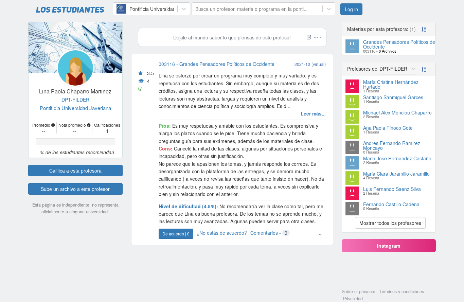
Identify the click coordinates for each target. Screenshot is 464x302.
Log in (351, 9)
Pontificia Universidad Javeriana (75, 107)
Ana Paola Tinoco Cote (388, 127)
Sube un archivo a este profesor (75, 188)
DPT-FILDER (75, 99)
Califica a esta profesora (75, 170)
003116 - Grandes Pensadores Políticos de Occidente (216, 64)
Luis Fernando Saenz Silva (392, 188)
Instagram (388, 245)
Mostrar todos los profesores (390, 222)
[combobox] (117, 9)
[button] (320, 234)
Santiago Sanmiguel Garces (393, 97)
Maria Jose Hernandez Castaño (397, 158)
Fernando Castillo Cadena (391, 204)
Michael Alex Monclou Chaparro (397, 112)
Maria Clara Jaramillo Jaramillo (396, 173)
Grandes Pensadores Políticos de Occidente (399, 44)
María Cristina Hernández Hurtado (390, 84)
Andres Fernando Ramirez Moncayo (391, 145)
